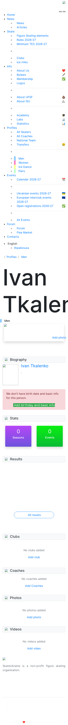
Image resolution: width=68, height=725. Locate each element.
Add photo (34, 617)
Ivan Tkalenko (34, 365)
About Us (9, 681)
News (10, 19)
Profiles (12, 127)
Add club (34, 557)
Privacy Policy (12, 685)
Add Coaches (34, 586)
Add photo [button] (59, 337)
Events (11, 175)
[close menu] (64, 8)
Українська (21, 248)
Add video (34, 648)
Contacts (13, 236)
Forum (11, 224)
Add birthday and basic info (34, 405)
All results (34, 515)
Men (24, 257)
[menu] (61, 8)
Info (9, 66)
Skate (10, 31)
